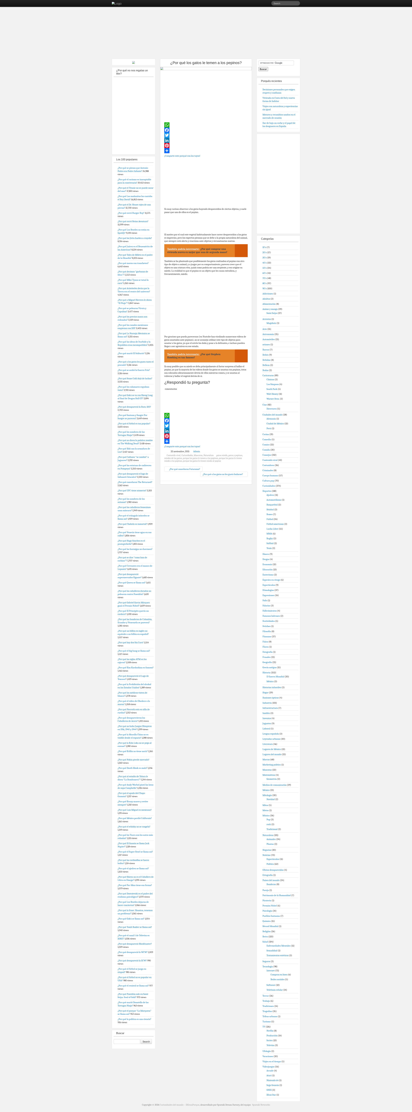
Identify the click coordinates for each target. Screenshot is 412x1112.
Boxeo (269, 514)
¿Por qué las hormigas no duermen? (135, 549)
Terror (265, 995)
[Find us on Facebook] (264, 4)
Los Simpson (273, 384)
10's (264, 247)
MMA (269, 533)
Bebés (265, 354)
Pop (268, 819)
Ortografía (267, 875)
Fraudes (266, 657)
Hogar (265, 692)
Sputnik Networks (261, 1104)
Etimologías (268, 590)
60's (264, 273)
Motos (265, 810)
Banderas (271, 884)
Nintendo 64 (272, 1080)
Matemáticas (268, 774)
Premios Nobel (269, 905)
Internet (271, 970)
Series (269, 1040)
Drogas (265, 559)
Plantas (270, 844)
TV (263, 1026)
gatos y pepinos (235, 455)
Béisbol (270, 509)
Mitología (267, 795)
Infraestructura (270, 708)
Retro (265, 936)
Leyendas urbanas (271, 738)
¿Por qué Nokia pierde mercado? (133, 759)
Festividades (268, 621)
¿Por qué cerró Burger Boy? (131, 213)
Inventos (266, 718)
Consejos (266, 454)
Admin (196, 451)
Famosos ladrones (271, 615)
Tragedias (267, 1011)
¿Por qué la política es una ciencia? (134, 1019)
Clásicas (270, 379)
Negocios (266, 849)
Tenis (269, 548)
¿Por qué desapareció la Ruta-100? (134, 406)
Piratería (266, 900)
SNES (269, 1089)
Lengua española (270, 733)
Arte (264, 329)
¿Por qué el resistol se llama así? (133, 985)
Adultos (266, 298)
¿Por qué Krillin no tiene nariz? (133, 751)
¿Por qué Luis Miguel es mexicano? (135, 809)
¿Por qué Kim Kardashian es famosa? (136, 667)
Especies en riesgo (271, 579)
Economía (267, 564)
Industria (267, 702)
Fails (264, 600)
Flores (265, 646)
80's (264, 283)
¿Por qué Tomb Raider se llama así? (135, 927)
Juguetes (266, 723)
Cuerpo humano (270, 475)
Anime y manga (270, 309)
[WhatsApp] (206, 124)
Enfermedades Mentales (278, 945)
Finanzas (266, 636)
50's (264, 267)
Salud (265, 941)
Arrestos (266, 319)
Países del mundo (271, 880)
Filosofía (266, 631)
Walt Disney (272, 393)
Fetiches (266, 626)
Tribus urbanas (269, 1016)
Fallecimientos (269, 610)
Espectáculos (268, 585)
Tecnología (267, 966)
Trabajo (266, 1000)
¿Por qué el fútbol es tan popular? (134, 423)
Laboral (266, 728)
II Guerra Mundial (275, 676)
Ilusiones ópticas (270, 697)
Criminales (267, 470)
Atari (269, 1075)
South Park (272, 389)
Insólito (266, 713)
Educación (267, 569)
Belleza (266, 365)
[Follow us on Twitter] (268, 4)
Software (271, 985)
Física (265, 641)
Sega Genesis (273, 1085)
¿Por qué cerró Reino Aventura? (133, 221)
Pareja (265, 890)
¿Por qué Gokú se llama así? (131, 918)
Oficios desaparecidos (273, 869)
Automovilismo (274, 499)
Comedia (266, 439)
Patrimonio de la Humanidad (276, 895)
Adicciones (267, 293)
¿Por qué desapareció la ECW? (132, 960)
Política (270, 863)
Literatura (267, 744)
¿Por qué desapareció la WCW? (133, 952)
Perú (269, 428)
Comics (265, 444)
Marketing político (271, 764)
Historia (266, 672)
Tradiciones (268, 1006)
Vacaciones (267, 1056)
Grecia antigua (269, 667)
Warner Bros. (273, 398)
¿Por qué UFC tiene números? (132, 490)
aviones (266, 344)
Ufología (266, 1051)
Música (266, 815)
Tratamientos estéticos (278, 955)
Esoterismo (267, 574)
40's (264, 262)
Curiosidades (187, 455)
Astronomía (268, 334)
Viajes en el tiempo (271, 1061)
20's (264, 252)
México (270, 681)
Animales (271, 839)
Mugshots (271, 323)
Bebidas (266, 359)
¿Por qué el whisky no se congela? (134, 826)
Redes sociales (278, 979)
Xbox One (271, 1094)
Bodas (265, 370)
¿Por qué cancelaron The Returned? (135, 482)
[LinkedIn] (206, 140)
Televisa (270, 1045)
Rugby (270, 538)
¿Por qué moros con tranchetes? (133, 263)
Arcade (270, 1070)
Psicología (267, 910)
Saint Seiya (272, 313)
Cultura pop (268, 480)
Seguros (266, 961)
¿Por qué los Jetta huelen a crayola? (135, 238)
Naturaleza (208, 455)
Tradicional (272, 829)
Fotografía (267, 651)
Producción (272, 1035)
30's (264, 257)
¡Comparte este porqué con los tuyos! (182, 155)
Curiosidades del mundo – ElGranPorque (179, 1104)
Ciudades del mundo (272, 414)
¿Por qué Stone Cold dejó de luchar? (135, 378)
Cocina (265, 434)
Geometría (272, 778)
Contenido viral (173, 455)
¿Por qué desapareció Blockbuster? (135, 943)
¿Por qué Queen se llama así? (132, 582)
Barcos (265, 349)
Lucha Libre (272, 528)
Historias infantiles (271, 687)
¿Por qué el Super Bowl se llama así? (135, 851)
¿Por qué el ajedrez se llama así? (133, 868)
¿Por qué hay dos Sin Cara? (131, 642)
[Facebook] (206, 130)
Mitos (265, 805)
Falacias (266, 605)
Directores (272, 408)
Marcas (266, 759)
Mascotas (198, 455)
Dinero (265, 554)
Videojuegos (268, 1066)
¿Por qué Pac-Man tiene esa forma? (135, 885)
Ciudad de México (275, 423)
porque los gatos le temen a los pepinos (200, 458)
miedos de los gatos (173, 458)
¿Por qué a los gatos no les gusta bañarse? (223, 474)
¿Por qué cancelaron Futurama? (184, 469)
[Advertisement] (206, 33)
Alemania (271, 418)
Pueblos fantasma (271, 915)
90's (264, 288)
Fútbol (270, 519)
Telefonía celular (275, 989)
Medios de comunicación (274, 784)
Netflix (270, 1030)
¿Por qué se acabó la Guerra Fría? (134, 370)
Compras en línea (279, 974)
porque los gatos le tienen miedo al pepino (202, 461)
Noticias (266, 855)
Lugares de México (271, 749)
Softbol (270, 543)
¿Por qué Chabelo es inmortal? (132, 524)
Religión (266, 931)
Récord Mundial (270, 926)
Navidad (271, 799)
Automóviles (268, 339)
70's (264, 278)
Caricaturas (268, 375)
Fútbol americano (275, 524)
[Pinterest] (206, 145)
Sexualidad (272, 950)
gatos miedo (221, 455)
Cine (264, 404)
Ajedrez (270, 495)
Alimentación (269, 303)
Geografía (267, 662)
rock (269, 824)
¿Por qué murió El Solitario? (131, 353)
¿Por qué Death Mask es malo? (132, 768)
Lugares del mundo (271, 754)
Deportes (266, 491)
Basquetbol (272, 504)
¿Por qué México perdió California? (135, 818)
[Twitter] (206, 135)
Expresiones (268, 595)
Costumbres (268, 465)
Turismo (266, 1021)
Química (266, 921)
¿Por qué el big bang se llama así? (134, 650)
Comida (266, 449)
